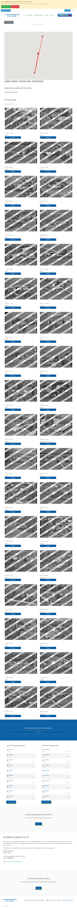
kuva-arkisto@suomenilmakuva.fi (14, 861)
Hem (24, 15)
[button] (34, 73)
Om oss (52, 15)
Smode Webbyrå (5, 906)
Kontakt (47, 15)
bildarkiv (16, 843)
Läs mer (38, 823)
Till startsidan (9, 22)
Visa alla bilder (46, 802)
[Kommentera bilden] (21, 120)
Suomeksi (73, 10)
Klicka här (38, 732)
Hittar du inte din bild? (39, 15)
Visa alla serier (11, 802)
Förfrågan (13, 137)
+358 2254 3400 (52, 900)
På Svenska (67, 10)
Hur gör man (29, 15)
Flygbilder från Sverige (6, 10)
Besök (38, 888)
